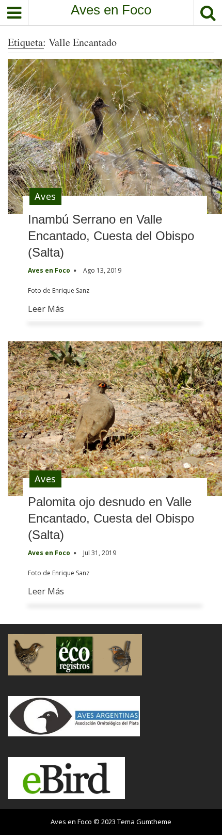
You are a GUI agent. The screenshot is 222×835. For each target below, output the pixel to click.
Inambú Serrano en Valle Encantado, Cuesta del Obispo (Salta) (111, 235)
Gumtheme (153, 821)
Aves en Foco (111, 10)
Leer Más (46, 308)
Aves (45, 196)
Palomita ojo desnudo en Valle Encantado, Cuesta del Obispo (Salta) (111, 518)
